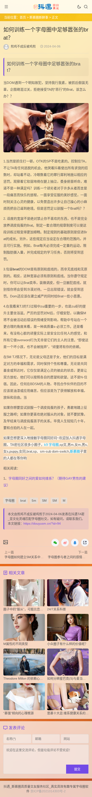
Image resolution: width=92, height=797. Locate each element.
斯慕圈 (75, 451)
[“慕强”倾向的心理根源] (24, 697)
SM (44, 500)
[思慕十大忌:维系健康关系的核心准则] (68, 697)
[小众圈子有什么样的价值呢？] (68, 628)
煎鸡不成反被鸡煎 (23, 46)
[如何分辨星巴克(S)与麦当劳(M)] (68, 663)
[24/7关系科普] (68, 593)
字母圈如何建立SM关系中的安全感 (28, 557)
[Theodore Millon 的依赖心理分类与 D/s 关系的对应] (24, 663)
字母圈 (10, 500)
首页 (23, 17)
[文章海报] (5, 541)
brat (23, 500)
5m (34, 500)
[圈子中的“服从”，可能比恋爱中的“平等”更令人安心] (24, 593)
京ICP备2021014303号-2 (48, 791)
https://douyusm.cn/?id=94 (42, 523)
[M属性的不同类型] (24, 628)
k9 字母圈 (51, 445)
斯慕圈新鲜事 (38, 17)
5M (54, 500)
